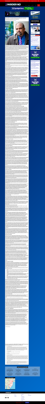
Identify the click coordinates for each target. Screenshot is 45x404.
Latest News (37, 35)
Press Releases (32, 59)
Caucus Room (22, 398)
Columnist (22, 400)
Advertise (15, 396)
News (15, 20)
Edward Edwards (23, 399)
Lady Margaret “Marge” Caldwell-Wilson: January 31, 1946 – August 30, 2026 (21, 0)
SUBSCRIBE (35, 24)
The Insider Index (29, 395)
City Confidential (23, 397)
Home (14, 394)
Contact (29, 394)
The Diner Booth (22, 396)
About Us (15, 395)
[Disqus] (16, 335)
